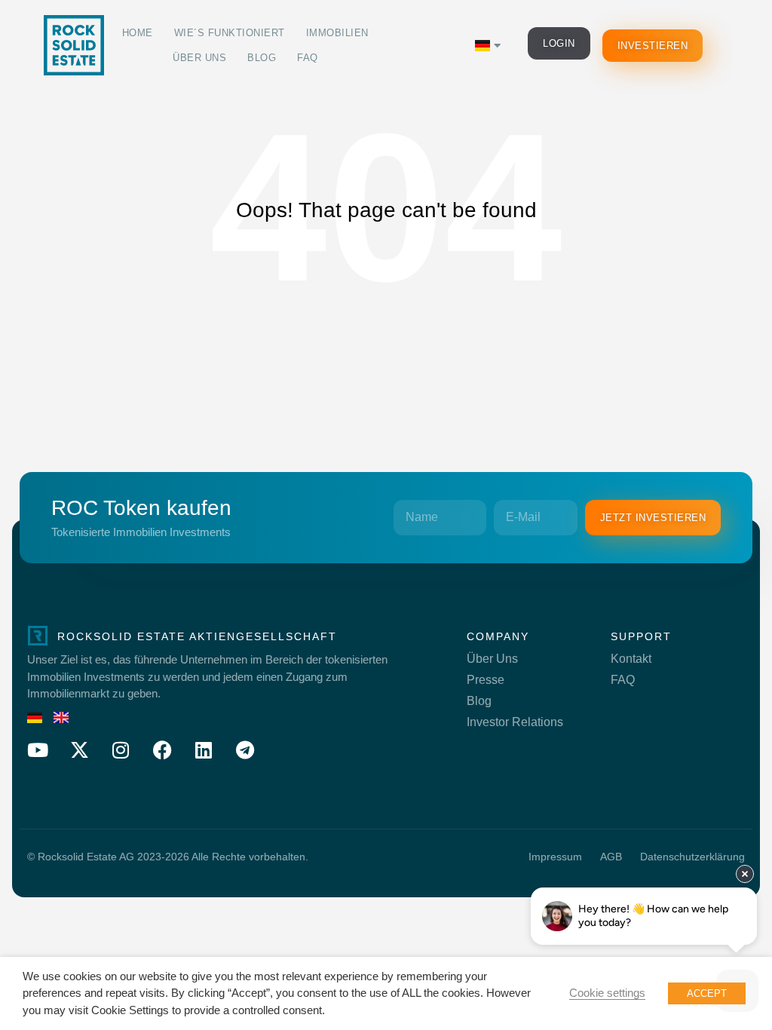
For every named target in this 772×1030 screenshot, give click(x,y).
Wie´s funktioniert (229, 32)
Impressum (555, 857)
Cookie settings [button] (607, 993)
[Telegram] (245, 749)
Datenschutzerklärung (692, 857)
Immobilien (337, 32)
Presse (485, 679)
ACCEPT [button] (707, 993)
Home (137, 32)
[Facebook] (162, 749)
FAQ (307, 57)
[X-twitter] (79, 749)
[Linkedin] (203, 749)
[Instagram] (120, 749)
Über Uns (199, 57)
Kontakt (631, 658)
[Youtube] (38, 749)
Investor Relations (515, 722)
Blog (261, 57)
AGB (611, 857)
